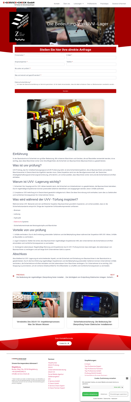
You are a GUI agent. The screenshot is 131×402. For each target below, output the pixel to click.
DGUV (50, 367)
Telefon (70, 62)
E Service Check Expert (56, 386)
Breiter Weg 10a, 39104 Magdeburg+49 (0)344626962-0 (24, 369)
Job (49, 379)
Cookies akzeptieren (90, 394)
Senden (65, 91)
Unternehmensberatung (57, 370)
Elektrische (18, 222)
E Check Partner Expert (56, 388)
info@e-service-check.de (20, 374)
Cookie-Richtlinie (98, 398)
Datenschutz (107, 398)
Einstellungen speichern (118, 394)
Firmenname (19, 55)
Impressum (114, 398)
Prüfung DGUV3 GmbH (93, 373)
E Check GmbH (53, 383)
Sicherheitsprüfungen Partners (96, 375)
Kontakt (57, 4)
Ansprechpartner (21, 62)
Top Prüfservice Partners (94, 369)
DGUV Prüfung (53, 365)
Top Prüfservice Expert (93, 366)
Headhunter (52, 363)
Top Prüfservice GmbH (93, 371)
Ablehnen (104, 394)
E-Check (87, 364)
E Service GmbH (54, 381)
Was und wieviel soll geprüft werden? (28, 75)
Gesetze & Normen (119, 4)
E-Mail (69, 55)
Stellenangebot (53, 376)
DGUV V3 (51, 372)
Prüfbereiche (92, 4)
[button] (127, 378)
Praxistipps (104, 4)
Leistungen (78, 4)
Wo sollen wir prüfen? (23, 68)
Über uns (66, 4)
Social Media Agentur (56, 374)
